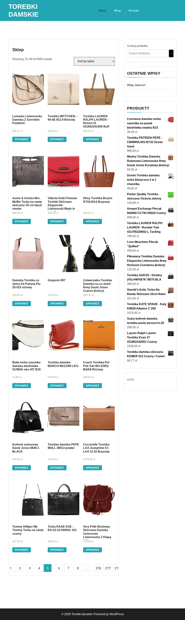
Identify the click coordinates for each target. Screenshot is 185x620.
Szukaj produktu (137, 45)
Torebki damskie (82, 614)
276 (98, 568)
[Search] (171, 53)
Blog (117, 10)
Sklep (102, 10)
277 (108, 568)
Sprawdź (21, 139)
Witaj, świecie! (136, 85)
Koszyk (134, 10)
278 (117, 568)
